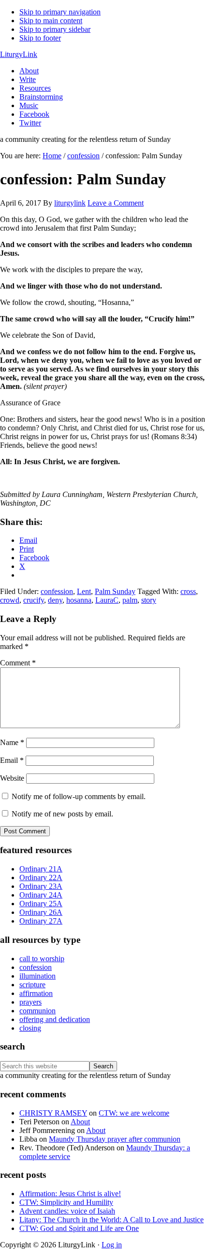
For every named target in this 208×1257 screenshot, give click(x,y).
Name (12, 742)
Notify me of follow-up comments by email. (79, 796)
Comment (18, 663)
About (80, 1122)
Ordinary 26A (40, 912)
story (148, 600)
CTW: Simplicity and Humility (66, 1202)
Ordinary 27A (40, 921)
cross (188, 591)
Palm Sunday (115, 591)
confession (57, 591)
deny (55, 600)
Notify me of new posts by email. (62, 814)
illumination (37, 976)
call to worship (41, 958)
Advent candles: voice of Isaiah (67, 1211)
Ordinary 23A (40, 886)
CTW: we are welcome (134, 1113)
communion (37, 1011)
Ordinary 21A (40, 869)
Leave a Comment (116, 203)
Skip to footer (40, 38)
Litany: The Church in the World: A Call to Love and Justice (111, 1220)
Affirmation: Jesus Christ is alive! (70, 1193)
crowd (9, 600)
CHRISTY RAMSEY (53, 1113)
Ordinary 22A (40, 877)
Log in (112, 1245)
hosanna (78, 600)
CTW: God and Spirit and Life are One (79, 1228)
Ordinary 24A (40, 895)
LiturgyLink (18, 54)
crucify (33, 600)
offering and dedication (54, 1019)
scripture (32, 985)
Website (12, 778)
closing (30, 1028)
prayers (30, 1002)
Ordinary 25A (40, 903)
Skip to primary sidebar (54, 29)
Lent (84, 591)
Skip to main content (50, 20)
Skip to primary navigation (60, 12)
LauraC (107, 600)
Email (12, 760)
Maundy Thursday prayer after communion (114, 1139)
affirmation (36, 993)
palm (129, 600)
